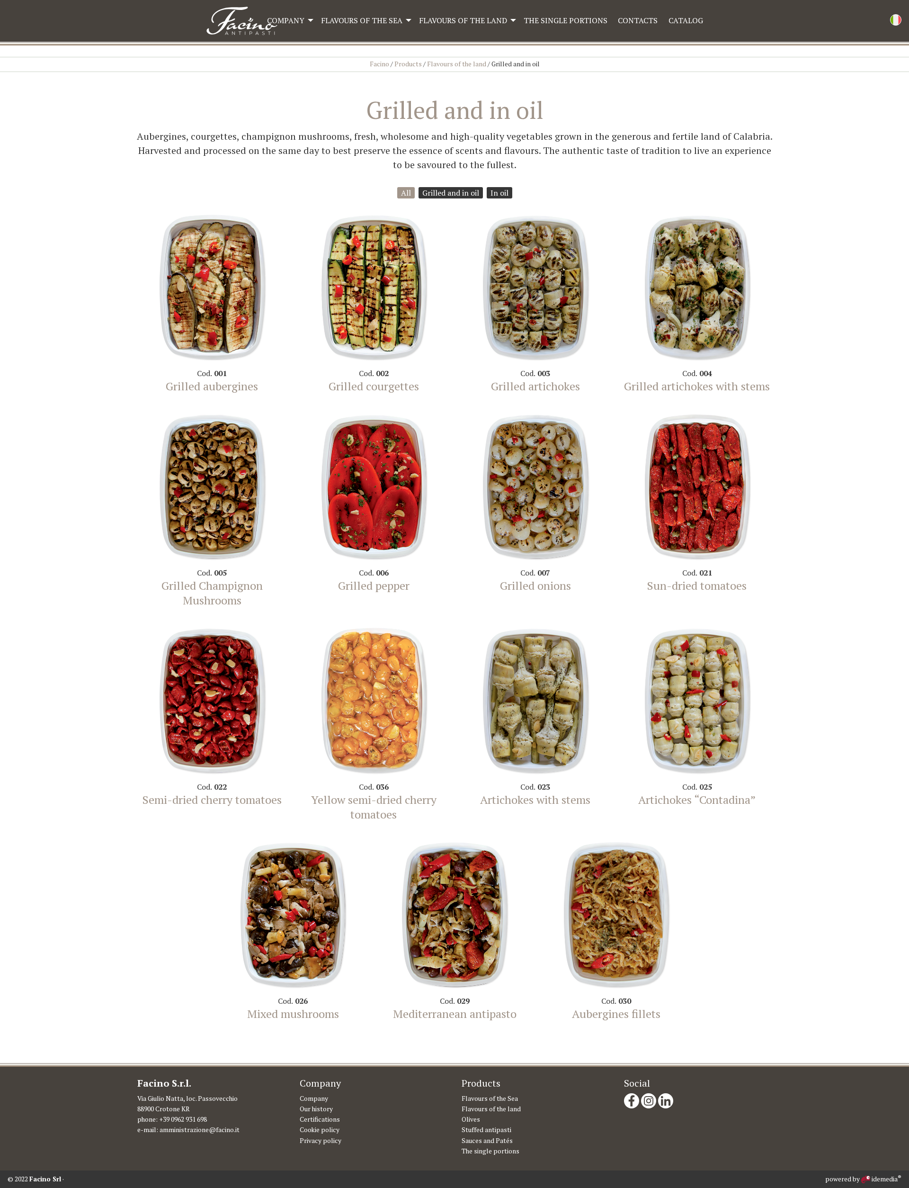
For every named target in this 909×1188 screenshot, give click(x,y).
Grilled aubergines (212, 386)
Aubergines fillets (616, 1013)
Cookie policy (319, 1129)
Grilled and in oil (450, 193)
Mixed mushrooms (293, 1013)
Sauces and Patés (487, 1140)
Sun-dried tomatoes (697, 585)
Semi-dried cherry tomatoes (212, 799)
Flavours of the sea (361, 20)
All (406, 193)
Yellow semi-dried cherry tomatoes (374, 807)
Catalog (685, 20)
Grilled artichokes (535, 386)
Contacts (638, 20)
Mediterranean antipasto (455, 1013)
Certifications (320, 1119)
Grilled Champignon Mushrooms (212, 593)
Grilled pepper (374, 585)
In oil (499, 193)
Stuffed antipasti (486, 1129)
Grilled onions (535, 585)
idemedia (885, 1179)
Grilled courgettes (374, 386)
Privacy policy (320, 1140)
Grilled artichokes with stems (697, 386)
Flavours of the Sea (490, 1098)
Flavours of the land (463, 20)
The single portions (565, 20)
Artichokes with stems (535, 799)
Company (285, 20)
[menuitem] (288, 20)
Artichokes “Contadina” (697, 799)
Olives (471, 1119)
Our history (316, 1109)
